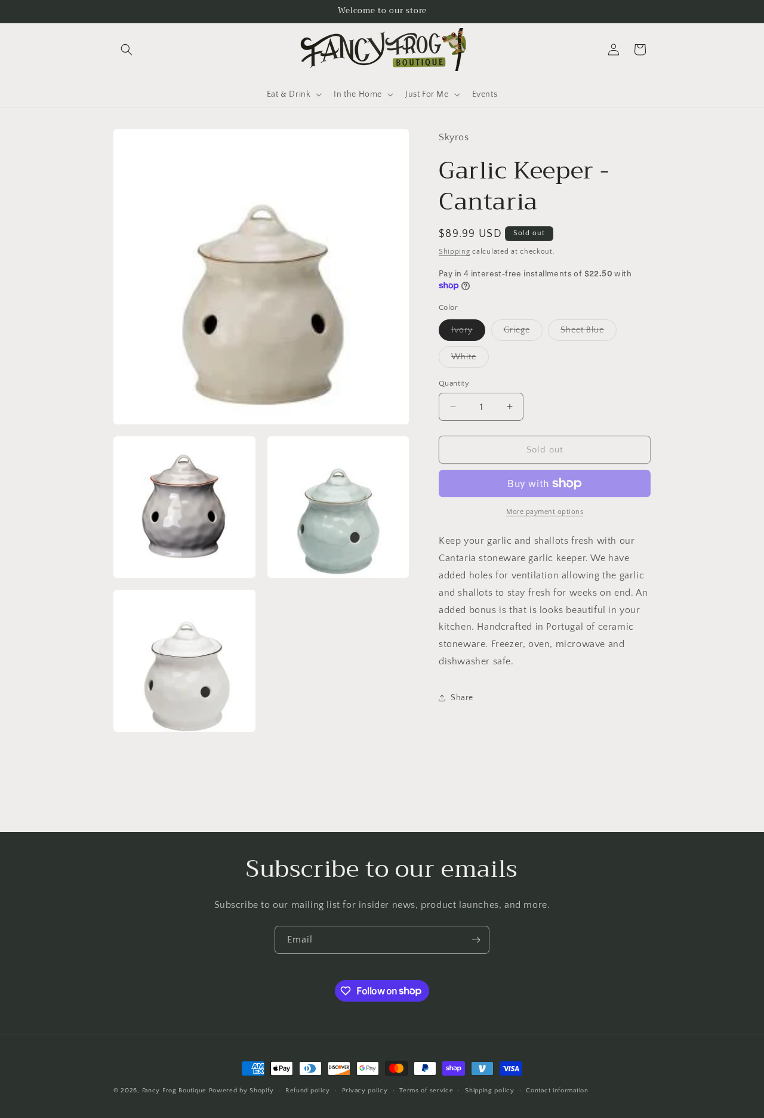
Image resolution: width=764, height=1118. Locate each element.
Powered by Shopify (241, 1090)
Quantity (454, 382)
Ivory (462, 329)
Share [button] (462, 697)
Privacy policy (365, 1090)
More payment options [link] (544, 512)
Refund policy (307, 1090)
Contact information (557, 1090)
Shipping (454, 251)
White (463, 356)
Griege (517, 329)
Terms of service (426, 1090)
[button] (126, 49)
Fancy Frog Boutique (174, 1090)
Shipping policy (490, 1090)
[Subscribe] (476, 940)
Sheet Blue (582, 329)
